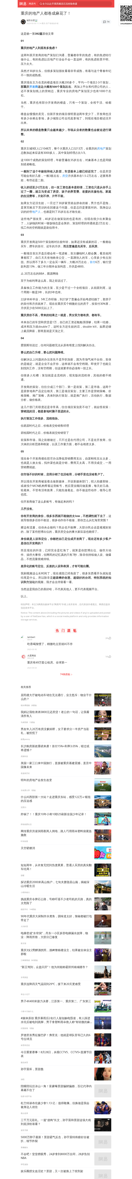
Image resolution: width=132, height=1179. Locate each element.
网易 (23, 4)
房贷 (65, 176)
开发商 (33, 86)
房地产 (101, 148)
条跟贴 (65, 674)
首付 (92, 262)
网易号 (32, 3)
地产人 (36, 212)
